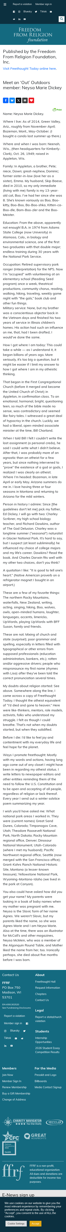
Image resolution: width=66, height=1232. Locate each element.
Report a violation (22, 4)
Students (42, 1031)
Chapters (40, 994)
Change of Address (14, 1099)
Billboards (41, 1081)
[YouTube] (51, 11)
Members (9, 1068)
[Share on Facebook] (5, 100)
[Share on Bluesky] (12, 100)
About (40, 975)
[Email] (24, 19)
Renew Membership (14, 1087)
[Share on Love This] (31, 100)
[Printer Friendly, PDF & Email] (57, 109)
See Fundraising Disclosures (16, 1008)
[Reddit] (14, 19)
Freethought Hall (45, 982)
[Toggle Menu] (5, 4)
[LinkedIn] (19, 19)
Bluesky (27, 11)
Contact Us (10, 975)
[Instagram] (19, 11)
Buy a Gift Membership (16, 1093)
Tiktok (43, 11)
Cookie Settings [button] (16, 1223)
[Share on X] (18, 100)
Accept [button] (35, 1223)
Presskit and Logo (45, 1075)
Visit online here (29, 68)
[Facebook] (14, 11)
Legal (39, 1010)
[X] (36, 11)
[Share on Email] (25, 100)
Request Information (47, 988)
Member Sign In (11, 1081)
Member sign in (43, 4)
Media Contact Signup (48, 1087)
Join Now (7, 1075)
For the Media (45, 1068)
